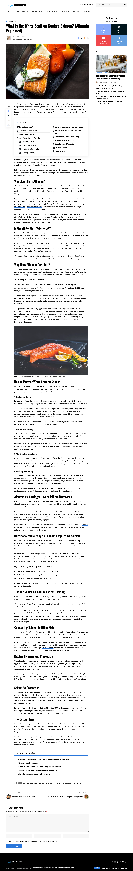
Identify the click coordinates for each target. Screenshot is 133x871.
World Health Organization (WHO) (28, 700)
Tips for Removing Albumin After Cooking (67, 136)
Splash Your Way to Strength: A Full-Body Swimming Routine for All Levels (109, 87)
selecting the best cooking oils (71, 679)
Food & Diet (12, 21)
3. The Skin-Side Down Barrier (30, 149)
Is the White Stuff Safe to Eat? (28, 131)
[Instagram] (82, 4)
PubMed (71, 317)
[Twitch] (92, 4)
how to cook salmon (28, 783)
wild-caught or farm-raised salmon (45, 554)
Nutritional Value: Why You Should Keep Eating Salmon (67, 132)
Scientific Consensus (61, 147)
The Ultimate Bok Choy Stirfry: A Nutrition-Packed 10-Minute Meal (37, 770)
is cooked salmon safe (39, 783)
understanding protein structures (28, 207)
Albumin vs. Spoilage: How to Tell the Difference (69, 127)
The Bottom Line (60, 151)
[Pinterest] (85, 4)
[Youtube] (103, 40)
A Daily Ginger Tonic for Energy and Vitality (30, 763)
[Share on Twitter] (81, 38)
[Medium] (90, 4)
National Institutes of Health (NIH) (43, 708)
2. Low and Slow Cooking (28, 145)
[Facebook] (78, 4)
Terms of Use (70, 867)
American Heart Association (40, 543)
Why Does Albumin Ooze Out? (27, 134)
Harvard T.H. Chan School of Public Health (35, 692)
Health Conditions (101, 72)
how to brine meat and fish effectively (38, 417)
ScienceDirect (47, 648)
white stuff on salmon (75, 783)
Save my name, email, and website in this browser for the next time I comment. (33, 841)
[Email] (84, 38)
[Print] (87, 38)
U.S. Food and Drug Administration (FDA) (34, 256)
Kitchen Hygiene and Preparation (64, 144)
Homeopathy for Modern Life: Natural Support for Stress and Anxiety (110, 77)
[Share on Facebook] (78, 38)
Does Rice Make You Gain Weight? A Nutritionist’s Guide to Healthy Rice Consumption (43, 759)
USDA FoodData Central (37, 214)
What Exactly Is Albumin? (25, 127)
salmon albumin (65, 783)
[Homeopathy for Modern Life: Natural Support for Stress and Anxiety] (111, 64)
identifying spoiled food (45, 520)
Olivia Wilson (17, 37)
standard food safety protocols (38, 251)
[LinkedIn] (87, 4)
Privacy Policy (58, 867)
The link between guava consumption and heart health (33, 774)
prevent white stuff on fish (53, 783)
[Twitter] (80, 4)
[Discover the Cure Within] (16, 4)
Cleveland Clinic (73, 698)
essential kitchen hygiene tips (46, 666)
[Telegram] (119, 40)
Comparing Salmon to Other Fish (64, 140)
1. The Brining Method (27, 142)
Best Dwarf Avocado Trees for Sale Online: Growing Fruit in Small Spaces (39, 766)
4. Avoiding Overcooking (28, 152)
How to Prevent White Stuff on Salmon (30, 138)
